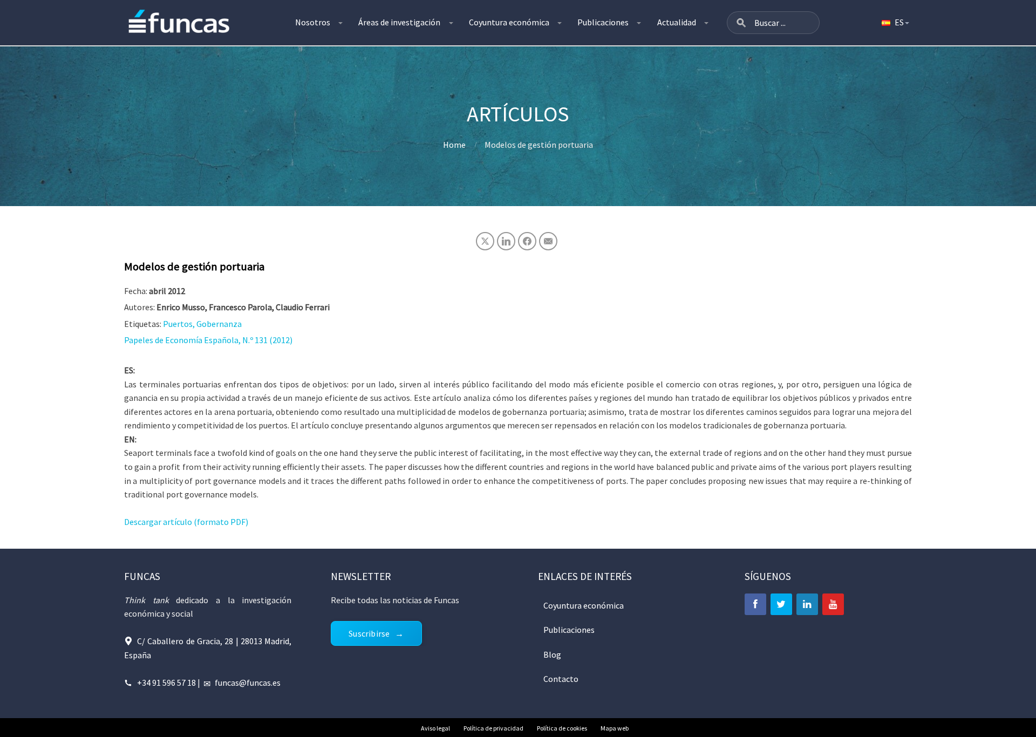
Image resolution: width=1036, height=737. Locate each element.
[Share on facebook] (527, 241)
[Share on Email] (548, 241)
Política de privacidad (493, 728)
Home (454, 144)
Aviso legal (435, 728)
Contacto (560, 678)
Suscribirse (369, 633)
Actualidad (676, 22)
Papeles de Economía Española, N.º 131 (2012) (208, 340)
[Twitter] (781, 604)
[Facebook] (755, 604)
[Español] (894, 22)
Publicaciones (603, 22)
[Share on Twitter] (485, 241)
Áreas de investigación (399, 22)
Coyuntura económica (509, 22)
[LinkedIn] (807, 604)
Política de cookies (562, 728)
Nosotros (312, 22)
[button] (741, 23)
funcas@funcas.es (248, 682)
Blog (552, 654)
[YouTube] (833, 604)
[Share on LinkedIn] (506, 241)
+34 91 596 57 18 (166, 682)
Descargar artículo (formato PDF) (186, 521)
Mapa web (615, 728)
